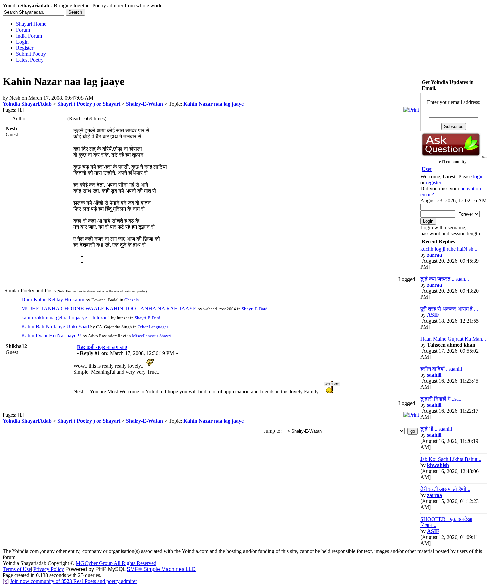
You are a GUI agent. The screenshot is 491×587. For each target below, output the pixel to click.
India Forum (29, 36)
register (433, 182)
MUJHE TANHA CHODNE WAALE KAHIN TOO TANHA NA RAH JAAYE (108, 308)
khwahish (438, 465)
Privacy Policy (48, 569)
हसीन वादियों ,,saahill (441, 369)
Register (24, 48)
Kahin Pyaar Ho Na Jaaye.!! (51, 335)
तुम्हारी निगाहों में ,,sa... (441, 399)
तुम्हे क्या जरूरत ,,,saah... (444, 279)
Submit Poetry (31, 54)
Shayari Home (31, 24)
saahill (434, 375)
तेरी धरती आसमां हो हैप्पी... (445, 489)
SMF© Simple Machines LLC (161, 569)
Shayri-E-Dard (255, 308)
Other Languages (153, 326)
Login (22, 42)
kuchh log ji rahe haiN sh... (448, 249)
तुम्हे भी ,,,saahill (436, 429)
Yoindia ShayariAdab (27, 104)
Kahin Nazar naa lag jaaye (213, 104)
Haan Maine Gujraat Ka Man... (453, 339)
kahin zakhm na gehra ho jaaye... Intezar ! (65, 317)
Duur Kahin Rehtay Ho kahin (52, 299)
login (478, 176)
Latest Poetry (30, 60)
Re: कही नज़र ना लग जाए (102, 347)
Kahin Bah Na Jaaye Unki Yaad (55, 326)
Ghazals (131, 299)
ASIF (433, 315)
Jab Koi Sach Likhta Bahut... (450, 459)
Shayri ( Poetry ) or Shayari (88, 104)
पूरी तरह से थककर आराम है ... (449, 309)
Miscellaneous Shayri (151, 335)
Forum (23, 30)
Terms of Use (17, 569)
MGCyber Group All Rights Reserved (116, 563)
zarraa (434, 255)
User (427, 169)
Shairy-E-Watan (144, 104)
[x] (6, 581)
